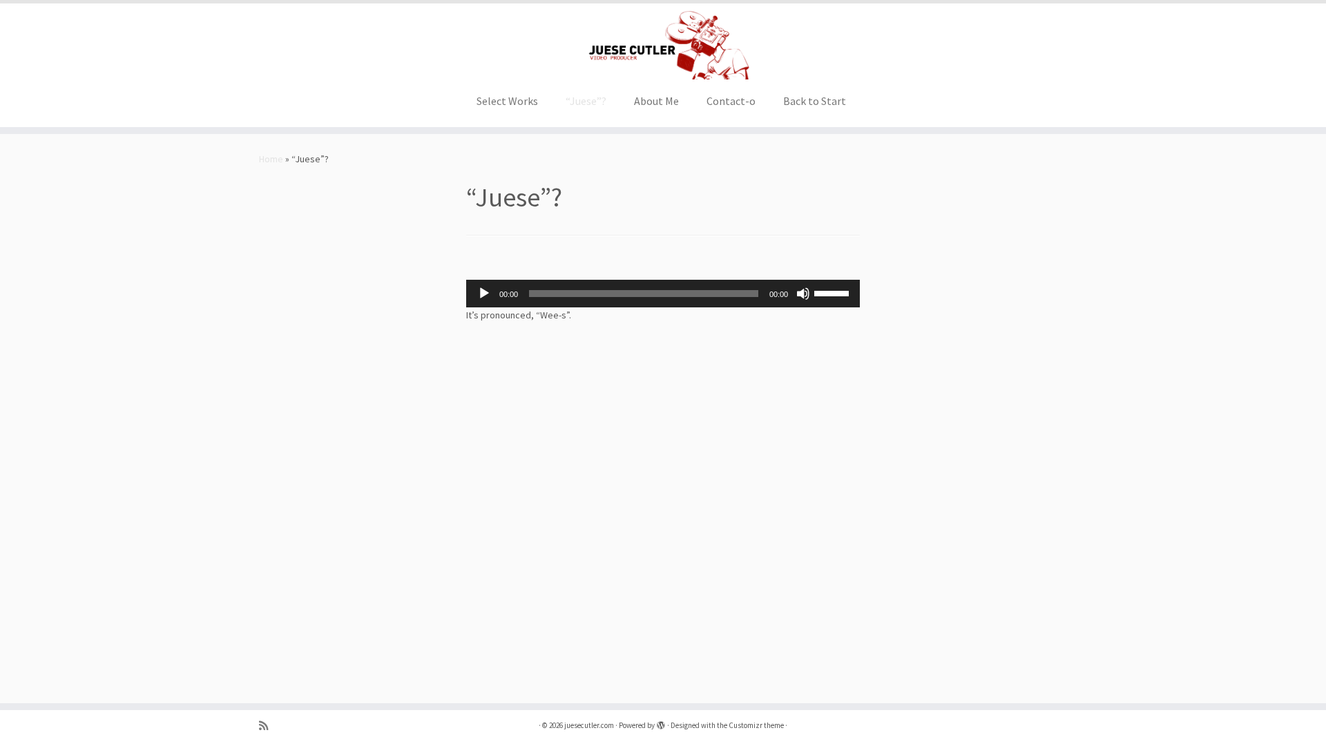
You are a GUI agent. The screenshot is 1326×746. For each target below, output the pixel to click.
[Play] (484, 293)
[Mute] (803, 293)
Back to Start (814, 101)
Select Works (507, 101)
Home (271, 159)
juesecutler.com (589, 725)
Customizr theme (756, 725)
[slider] (833, 292)
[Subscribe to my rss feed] (268, 725)
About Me (656, 101)
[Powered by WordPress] (661, 722)
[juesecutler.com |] (663, 44)
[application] (663, 293)
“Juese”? (586, 101)
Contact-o (731, 101)
